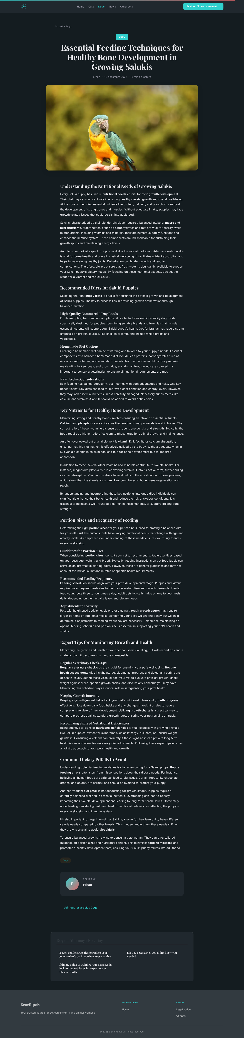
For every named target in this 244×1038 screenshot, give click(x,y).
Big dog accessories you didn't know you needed (152, 954)
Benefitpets (30, 1004)
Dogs (101, 6)
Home (80, 6)
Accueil (59, 26)
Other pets (126, 6)
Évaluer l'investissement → (203, 6)
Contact (181, 1015)
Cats (91, 6)
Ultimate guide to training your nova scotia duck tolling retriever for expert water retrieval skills (85, 968)
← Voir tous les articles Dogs (78, 907)
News (112, 6)
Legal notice (183, 1009)
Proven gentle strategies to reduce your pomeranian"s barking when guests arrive (85, 954)
